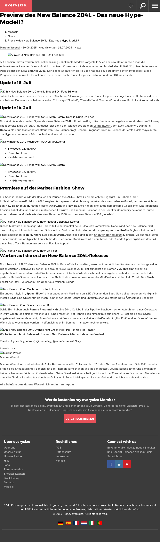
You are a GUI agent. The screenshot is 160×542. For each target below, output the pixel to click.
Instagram (67, 384)
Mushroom (139, 121)
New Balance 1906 (55, 214)
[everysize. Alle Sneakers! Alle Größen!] (16, 6)
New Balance (119, 61)
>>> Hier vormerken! (21, 157)
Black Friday (11, 478)
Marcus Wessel (10, 47)
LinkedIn (52, 384)
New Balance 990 (89, 214)
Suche (142, 6)
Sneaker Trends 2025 (108, 234)
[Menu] (154, 6)
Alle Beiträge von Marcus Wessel (22, 384)
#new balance (8, 348)
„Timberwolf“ (102, 125)
